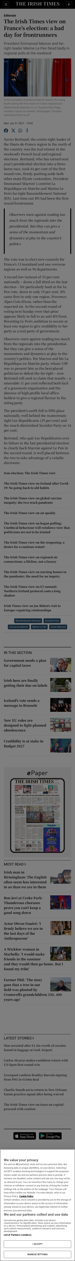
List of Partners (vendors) (17, 1235)
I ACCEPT (37, 1244)
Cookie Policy (26, 1196)
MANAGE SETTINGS (37, 1254)
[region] (37, 1205)
